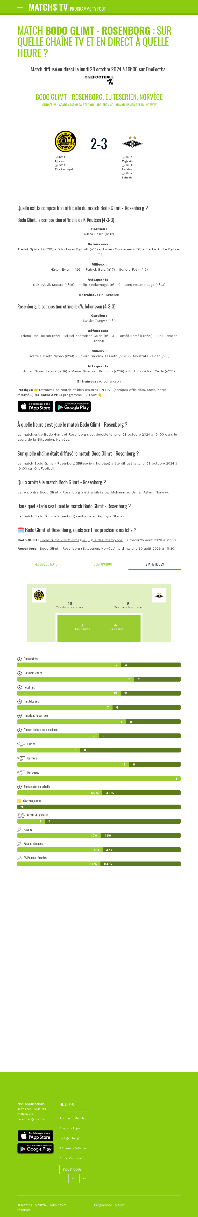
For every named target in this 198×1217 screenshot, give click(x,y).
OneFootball (44, 468)
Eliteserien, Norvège (53, 439)
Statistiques (155, 564)
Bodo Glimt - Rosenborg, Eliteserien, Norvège (99, 97)
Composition (102, 564)
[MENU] (22, 9)
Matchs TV (67, 6)
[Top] (185, 1206)
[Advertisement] (99, 945)
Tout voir (72, 1169)
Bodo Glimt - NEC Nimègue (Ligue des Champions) (81, 540)
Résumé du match (47, 564)
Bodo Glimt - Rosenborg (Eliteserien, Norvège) (77, 548)
